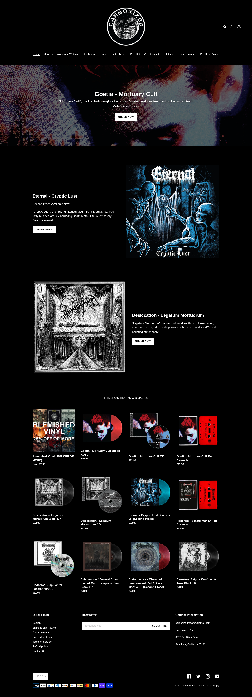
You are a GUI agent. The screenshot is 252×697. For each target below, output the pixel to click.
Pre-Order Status (42, 637)
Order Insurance (42, 632)
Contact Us (39, 651)
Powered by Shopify (210, 685)
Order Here (44, 229)
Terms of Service (42, 641)
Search (37, 622)
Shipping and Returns (45, 627)
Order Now (126, 117)
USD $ (39, 676)
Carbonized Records (190, 685)
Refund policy (40, 646)
